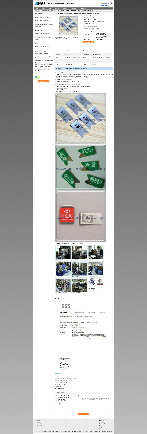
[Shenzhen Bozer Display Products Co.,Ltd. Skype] (57, 403)
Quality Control (65, 8)
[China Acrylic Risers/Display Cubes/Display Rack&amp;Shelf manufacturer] (40, 3)
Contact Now (89, 42)
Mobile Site (102, 429)
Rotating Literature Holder (41, 46)
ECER (73, 432)
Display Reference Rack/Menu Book (44, 60)
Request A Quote (106, 3)
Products (42, 8)
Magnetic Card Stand (40, 49)
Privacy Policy (37, 431)
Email (112, 3)
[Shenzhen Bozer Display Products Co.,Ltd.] (112, 5)
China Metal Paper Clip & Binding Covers (50, 431)
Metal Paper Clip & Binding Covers (51, 10)
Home (36, 8)
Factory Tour (57, 8)
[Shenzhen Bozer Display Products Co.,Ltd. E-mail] (59, 403)
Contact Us (74, 8)
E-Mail (100, 425)
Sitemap (101, 427)
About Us (49, 8)
